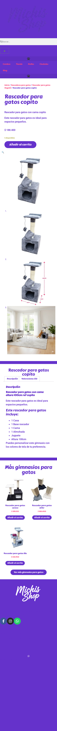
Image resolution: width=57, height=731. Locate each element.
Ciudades (44, 64)
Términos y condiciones (11, 633)
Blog (5, 70)
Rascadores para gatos (21, 85)
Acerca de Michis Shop (10, 643)
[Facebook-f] (3, 621)
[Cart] (4, 51)
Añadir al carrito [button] (15, 517)
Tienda (19, 64)
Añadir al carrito (20, 144)
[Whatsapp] (17, 621)
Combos (6, 64)
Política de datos (8, 628)
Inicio (6, 85)
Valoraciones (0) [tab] (29, 378)
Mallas (31, 64)
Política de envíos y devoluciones (15, 638)
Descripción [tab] (12, 378)
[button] (28, 58)
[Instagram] (10, 621)
